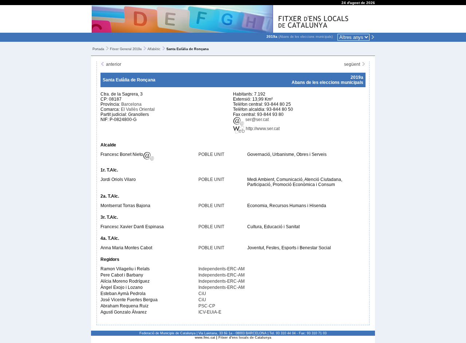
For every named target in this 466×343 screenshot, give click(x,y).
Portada (98, 49)
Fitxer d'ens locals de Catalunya (244, 337)
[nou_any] (373, 37)
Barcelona (131, 104)
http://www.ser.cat (262, 128)
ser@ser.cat (256, 119)
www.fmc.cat (205, 337)
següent (352, 64)
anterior (113, 64)
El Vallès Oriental (138, 109)
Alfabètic (154, 49)
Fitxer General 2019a (126, 49)
